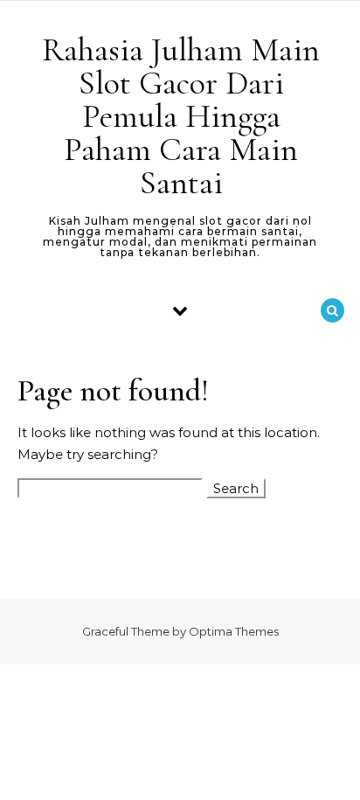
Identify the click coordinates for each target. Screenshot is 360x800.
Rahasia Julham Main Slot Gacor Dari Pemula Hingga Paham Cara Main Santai (181, 116)
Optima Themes (234, 631)
